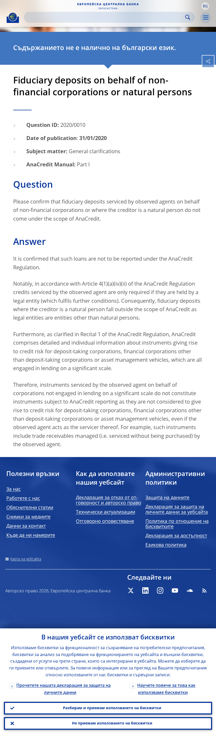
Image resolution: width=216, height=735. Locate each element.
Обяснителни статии (29, 507)
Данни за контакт (26, 526)
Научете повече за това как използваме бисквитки (166, 689)
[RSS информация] (204, 590)
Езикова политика (165, 545)
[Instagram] (160, 590)
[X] (130, 590)
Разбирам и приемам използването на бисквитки (112, 708)
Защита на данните (167, 497)
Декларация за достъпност (176, 536)
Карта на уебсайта (25, 559)
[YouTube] (175, 590)
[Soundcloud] (189, 590)
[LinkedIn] (145, 590)
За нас (13, 489)
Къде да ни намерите (30, 535)
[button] (205, 6)
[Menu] (205, 17)
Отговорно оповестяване (105, 521)
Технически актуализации (105, 512)
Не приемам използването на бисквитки (112, 723)
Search (187, 17)
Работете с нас (23, 498)
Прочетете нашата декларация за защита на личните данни (63, 689)
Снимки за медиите (28, 517)
